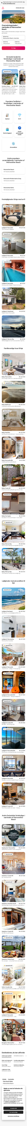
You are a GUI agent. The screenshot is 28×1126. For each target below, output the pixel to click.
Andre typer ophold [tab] (6, 1055)
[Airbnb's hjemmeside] (3, 8)
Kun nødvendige (13, 1112)
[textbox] (7, 43)
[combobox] (13, 38)
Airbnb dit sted (20, 8)
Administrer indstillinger (13, 1116)
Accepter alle (13, 1108)
